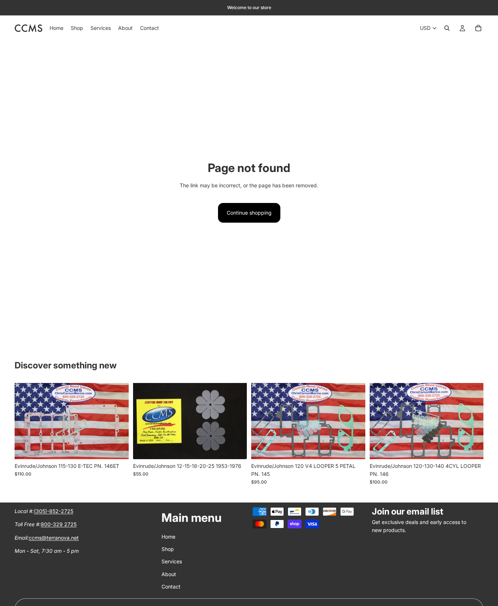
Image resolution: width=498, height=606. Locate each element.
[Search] (447, 28)
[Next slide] (118, 421)
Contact (171, 586)
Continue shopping (249, 213)
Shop (168, 549)
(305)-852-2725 (53, 511)
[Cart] (478, 28)
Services (172, 561)
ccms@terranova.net (54, 537)
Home (168, 536)
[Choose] (117, 447)
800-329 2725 (59, 524)
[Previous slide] (25, 421)
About (169, 574)
